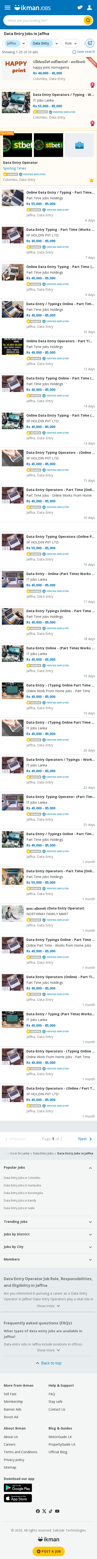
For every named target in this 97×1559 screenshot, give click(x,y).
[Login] (89, 7)
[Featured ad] (91, 180)
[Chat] (80, 7)
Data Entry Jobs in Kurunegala (23, 1193)
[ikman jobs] (32, 7)
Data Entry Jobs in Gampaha (22, 1185)
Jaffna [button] (11, 43)
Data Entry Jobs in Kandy (20, 1200)
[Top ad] (92, 84)
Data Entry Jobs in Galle (19, 1208)
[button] (84, 51)
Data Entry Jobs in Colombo (22, 1178)
